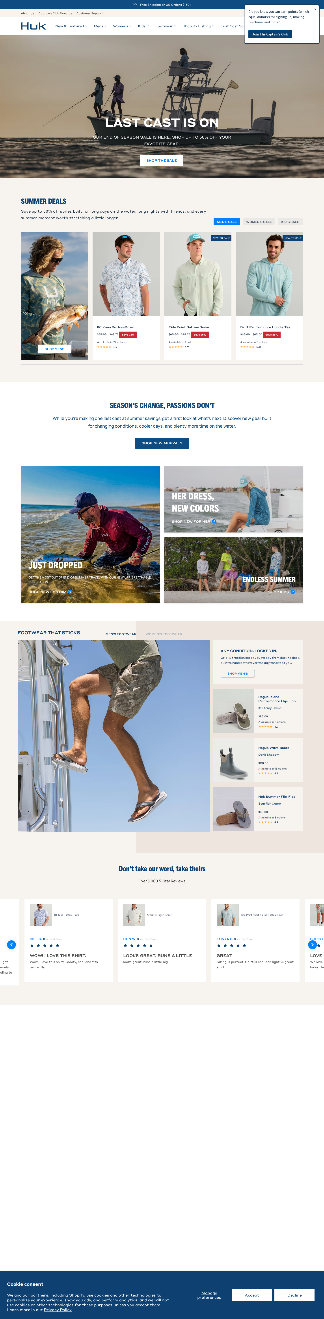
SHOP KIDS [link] (278, 592)
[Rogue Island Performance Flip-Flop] (233, 715)
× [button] (315, 9)
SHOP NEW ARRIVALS (162, 443)
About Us (27, 13)
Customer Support (89, 13)
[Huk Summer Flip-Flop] (233, 813)
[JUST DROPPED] (90, 534)
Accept (252, 1295)
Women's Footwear (164, 634)
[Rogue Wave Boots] (233, 764)
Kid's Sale (290, 222)
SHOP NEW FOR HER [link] (191, 521)
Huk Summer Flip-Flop (276, 796)
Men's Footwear (121, 634)
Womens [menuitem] (120, 26)
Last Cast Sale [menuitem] (233, 26)
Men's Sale (227, 222)
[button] (11, 944)
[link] (68, 915)
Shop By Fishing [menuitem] (197, 26)
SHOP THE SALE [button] (161, 160)
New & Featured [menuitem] (69, 26)
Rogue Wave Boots (273, 747)
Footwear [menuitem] (164, 26)
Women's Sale (259, 222)
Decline (294, 1295)
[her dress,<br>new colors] (233, 499)
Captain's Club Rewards (55, 13)
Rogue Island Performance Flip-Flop (277, 699)
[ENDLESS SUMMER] (233, 570)
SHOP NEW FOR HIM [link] (47, 592)
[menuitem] (28, 13)
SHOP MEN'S (237, 673)
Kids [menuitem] (141, 26)
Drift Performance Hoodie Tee (265, 327)
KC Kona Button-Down (115, 327)
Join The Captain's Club (270, 34)
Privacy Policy (58, 1309)
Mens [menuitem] (98, 26)
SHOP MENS (54, 349)
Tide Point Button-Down (189, 327)
